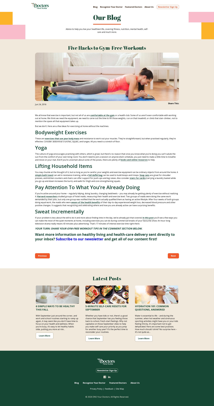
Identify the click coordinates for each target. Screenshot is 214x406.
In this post (148, 217)
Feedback (109, 389)
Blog (95, 7)
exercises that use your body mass (62, 138)
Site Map (120, 389)
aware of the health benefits (85, 202)
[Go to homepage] (40, 8)
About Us (149, 7)
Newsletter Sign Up (168, 7)
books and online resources (134, 159)
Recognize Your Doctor (111, 7)
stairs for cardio (138, 178)
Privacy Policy (96, 389)
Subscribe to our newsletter (79, 239)
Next (173, 255)
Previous (42, 255)
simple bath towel (44, 175)
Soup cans (144, 175)
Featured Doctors (133, 7)
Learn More (44, 335)
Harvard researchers (47, 196)
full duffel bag (95, 175)
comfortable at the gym (102, 115)
